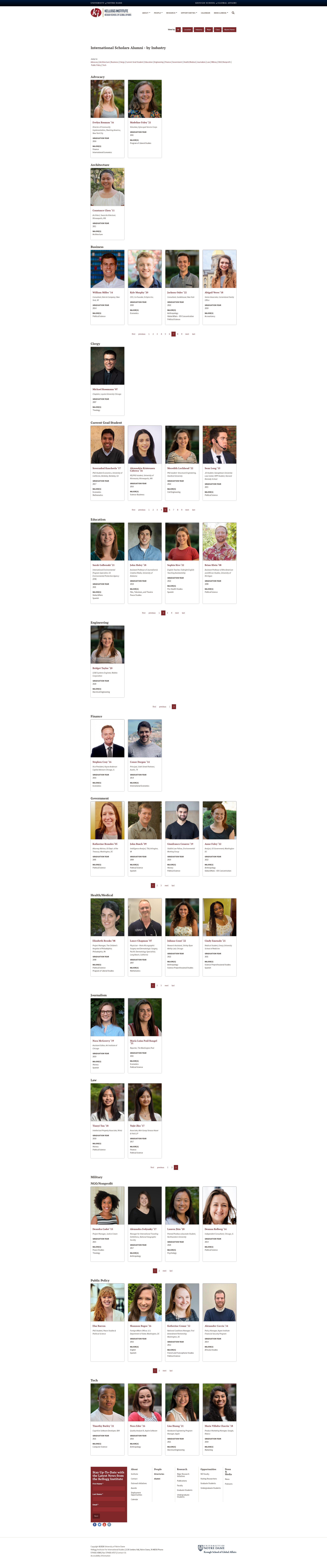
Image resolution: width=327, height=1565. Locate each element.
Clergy (122, 62)
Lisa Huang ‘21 (175, 1425)
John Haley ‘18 (138, 565)
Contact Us (121, 1552)
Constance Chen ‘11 (104, 210)
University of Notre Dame (114, 1546)
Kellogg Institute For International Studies (108, 1549)
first (133, 334)
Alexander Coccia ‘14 (216, 1325)
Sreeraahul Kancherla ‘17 (107, 468)
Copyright (95, 1546)
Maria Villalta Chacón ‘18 (219, 1425)
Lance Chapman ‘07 (141, 940)
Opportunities (188, 13)
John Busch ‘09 (138, 843)
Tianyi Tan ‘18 (100, 1125)
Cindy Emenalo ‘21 (215, 940)
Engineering (159, 62)
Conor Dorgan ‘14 (140, 761)
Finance (168, 62)
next (187, 334)
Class (218, 29)
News (227, 1479)
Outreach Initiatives (139, 1483)
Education (149, 62)
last (193, 334)
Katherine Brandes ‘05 (105, 843)
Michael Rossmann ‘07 (105, 389)
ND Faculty (205, 1474)
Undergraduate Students (183, 1496)
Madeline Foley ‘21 (140, 122)
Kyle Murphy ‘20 (139, 292)
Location (187, 29)
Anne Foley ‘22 (213, 843)
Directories (159, 1474)
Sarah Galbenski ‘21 (104, 565)
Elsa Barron (99, 1325)
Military (214, 62)
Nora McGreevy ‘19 (103, 1040)
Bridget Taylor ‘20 (102, 668)
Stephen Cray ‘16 (102, 761)
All (178, 29)
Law (208, 62)
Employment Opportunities (136, 1493)
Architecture (105, 62)
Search (233, 14)
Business (114, 62)
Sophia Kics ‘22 (175, 565)
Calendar (205, 13)
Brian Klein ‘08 (213, 565)
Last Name (98, 1494)
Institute (134, 1474)
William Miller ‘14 (103, 292)
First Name (98, 1483)
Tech (104, 65)
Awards (134, 1488)
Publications (182, 1481)
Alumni (157, 1478)
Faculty (180, 1485)
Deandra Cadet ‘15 (103, 1229)
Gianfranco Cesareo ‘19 (180, 843)
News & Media (220, 13)
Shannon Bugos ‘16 (140, 1325)
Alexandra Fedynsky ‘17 (143, 1229)
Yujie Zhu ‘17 (137, 1125)
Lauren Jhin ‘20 (175, 1229)
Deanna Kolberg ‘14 (215, 1229)
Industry (199, 29)
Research (171, 13)
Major (209, 29)
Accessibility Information (100, 1556)
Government (177, 62)
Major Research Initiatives (183, 1475)
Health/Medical (190, 62)
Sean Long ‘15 (212, 468)
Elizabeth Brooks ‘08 (104, 940)
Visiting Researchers (209, 1478)
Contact (134, 1478)
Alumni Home (229, 29)
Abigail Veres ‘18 (214, 292)
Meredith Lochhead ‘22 (180, 468)
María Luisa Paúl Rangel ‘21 (143, 1042)
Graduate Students (184, 1490)
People (157, 13)
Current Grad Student (134, 62)
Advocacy (94, 62)
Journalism (201, 62)
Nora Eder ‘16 (137, 1425)
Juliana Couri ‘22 (176, 940)
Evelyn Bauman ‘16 (103, 122)
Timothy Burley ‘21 (103, 1425)
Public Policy (96, 65)
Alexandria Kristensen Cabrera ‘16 (142, 469)
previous (141, 334)
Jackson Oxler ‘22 (177, 292)
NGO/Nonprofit (224, 62)
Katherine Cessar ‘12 (178, 1325)
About (145, 13)
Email (95, 1504)
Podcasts (228, 1484)
